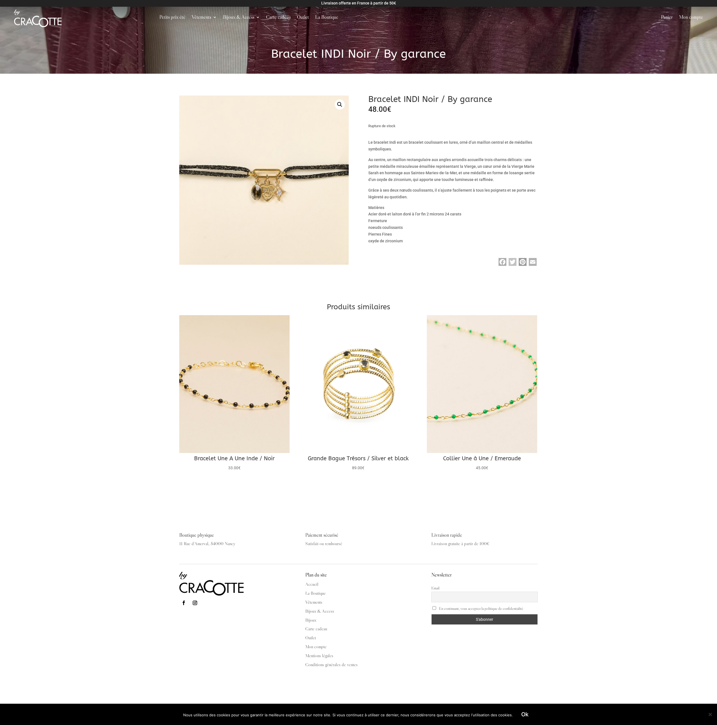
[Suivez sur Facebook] (183, 602)
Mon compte (691, 17)
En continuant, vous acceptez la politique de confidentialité (480, 608)
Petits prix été (172, 17)
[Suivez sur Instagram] (194, 602)
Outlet (303, 17)
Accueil (311, 584)
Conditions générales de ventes (331, 664)
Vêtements (201, 17)
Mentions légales (319, 655)
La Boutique (326, 17)
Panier (667, 17)
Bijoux (310, 620)
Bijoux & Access (238, 17)
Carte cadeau (278, 17)
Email (435, 588)
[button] (340, 104)
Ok (525, 714)
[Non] (710, 714)
